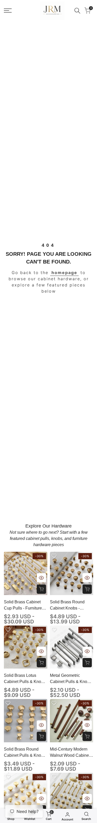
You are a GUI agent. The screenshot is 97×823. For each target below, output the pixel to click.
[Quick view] (41, 577)
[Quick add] (41, 589)
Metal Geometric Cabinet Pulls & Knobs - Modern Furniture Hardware (71, 679)
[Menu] (8, 10)
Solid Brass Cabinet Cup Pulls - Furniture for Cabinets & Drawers (25, 605)
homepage (64, 272)
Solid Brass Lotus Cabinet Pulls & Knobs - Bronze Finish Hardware (25, 679)
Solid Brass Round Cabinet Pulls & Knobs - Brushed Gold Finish (25, 753)
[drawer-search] (77, 11)
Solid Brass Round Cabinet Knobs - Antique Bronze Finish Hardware (70, 605)
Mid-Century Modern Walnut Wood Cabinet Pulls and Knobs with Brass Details (70, 753)
